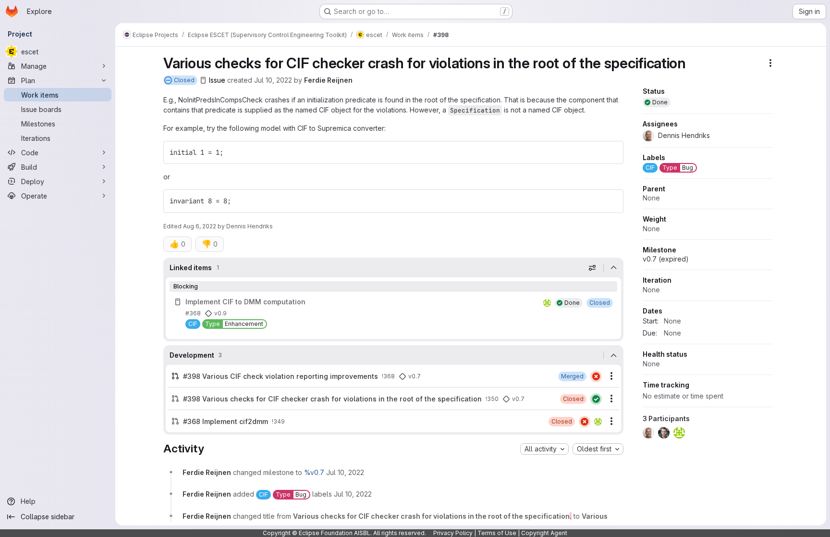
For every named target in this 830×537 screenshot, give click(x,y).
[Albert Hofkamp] (547, 303)
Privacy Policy (453, 533)
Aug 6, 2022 (199, 226)
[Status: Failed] (596, 376)
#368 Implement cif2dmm (225, 421)
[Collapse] (613, 268)
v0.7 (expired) (666, 259)
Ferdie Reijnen (328, 80)
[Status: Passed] (596, 399)
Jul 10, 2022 (273, 80)
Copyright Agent (544, 533)
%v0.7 (314, 472)
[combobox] (544, 449)
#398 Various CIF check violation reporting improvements (280, 376)
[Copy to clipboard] (612, 152)
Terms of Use (496, 533)
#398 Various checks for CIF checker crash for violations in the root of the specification (332, 399)
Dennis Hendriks (249, 226)
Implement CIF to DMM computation (245, 302)
